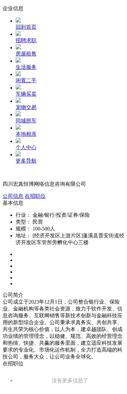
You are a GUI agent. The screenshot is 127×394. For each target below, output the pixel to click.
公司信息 (13, 196)
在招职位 (35, 196)
